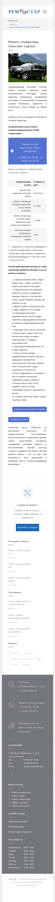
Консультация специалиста (20, 832)
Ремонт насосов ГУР (21, 806)
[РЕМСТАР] (25, 11)
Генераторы (15, 653)
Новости (13, 20)
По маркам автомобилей (21, 659)
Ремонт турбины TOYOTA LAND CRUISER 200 (19, 603)
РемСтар (12, 879)
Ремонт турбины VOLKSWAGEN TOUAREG (18, 616)
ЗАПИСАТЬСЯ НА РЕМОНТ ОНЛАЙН (29, 409)
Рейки (39, 659)
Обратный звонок (16, 826)
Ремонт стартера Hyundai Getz (19, 565)
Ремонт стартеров (20, 802)
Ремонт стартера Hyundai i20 (19, 552)
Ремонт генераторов (21, 799)
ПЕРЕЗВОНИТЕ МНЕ (19, 419)
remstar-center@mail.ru (33, 766)
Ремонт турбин (18, 796)
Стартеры (14, 665)
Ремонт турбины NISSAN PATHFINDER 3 (19, 630)
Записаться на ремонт (18, 821)
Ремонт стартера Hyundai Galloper (19, 579)
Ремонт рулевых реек (21, 792)
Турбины (26, 665)
